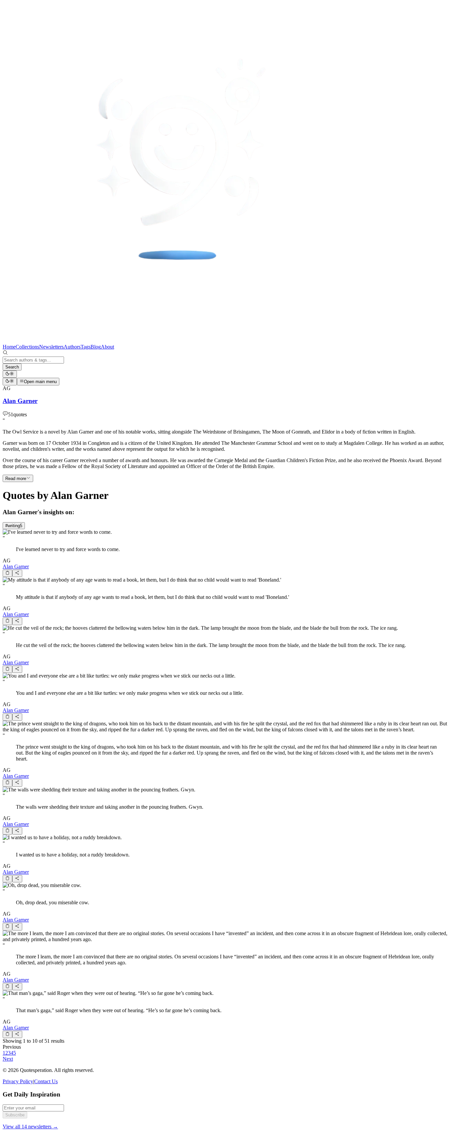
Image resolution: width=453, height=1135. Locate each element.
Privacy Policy (18, 1081)
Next (8, 1059)
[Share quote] (17, 573)
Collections (27, 347)
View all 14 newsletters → (30, 1126)
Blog (96, 347)
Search (12, 367)
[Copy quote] (7, 573)
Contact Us (46, 1081)
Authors (72, 347)
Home (9, 347)
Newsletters (51, 347)
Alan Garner (16, 566)
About (107, 347)
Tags (86, 347)
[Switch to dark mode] (10, 374)
